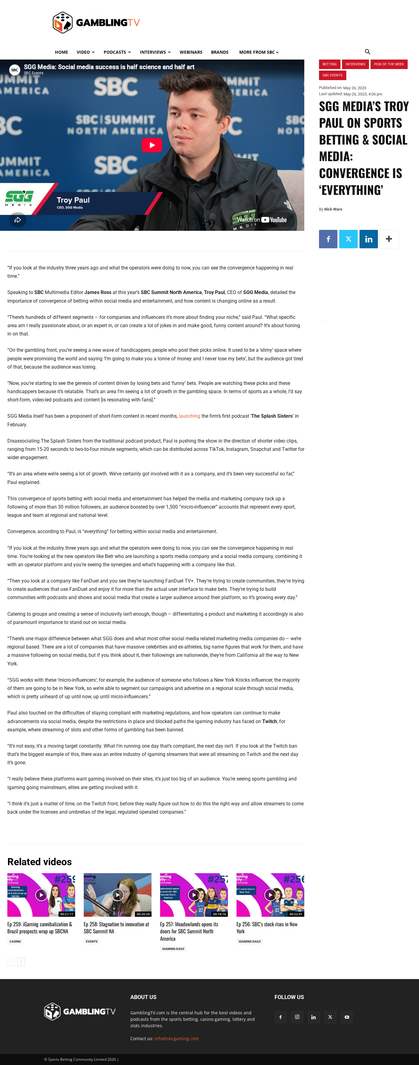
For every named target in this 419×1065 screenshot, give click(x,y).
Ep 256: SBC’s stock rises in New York (267, 927)
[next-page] (21, 962)
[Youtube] (347, 1017)
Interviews (153, 52)
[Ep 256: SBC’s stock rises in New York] (270, 894)
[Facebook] (328, 239)
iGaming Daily (173, 949)
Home (61, 52)
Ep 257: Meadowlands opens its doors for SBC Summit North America (189, 931)
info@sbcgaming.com (177, 1038)
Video (83, 52)
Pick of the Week (389, 64)
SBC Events (333, 75)
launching (189, 416)
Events (92, 941)
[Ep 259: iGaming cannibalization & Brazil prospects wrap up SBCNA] (41, 894)
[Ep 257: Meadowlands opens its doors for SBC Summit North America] (194, 894)
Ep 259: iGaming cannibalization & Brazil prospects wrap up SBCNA (39, 927)
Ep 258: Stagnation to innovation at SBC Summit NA (116, 927)
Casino (15, 941)
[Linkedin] (368, 239)
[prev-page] (11, 962)
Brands (220, 52)
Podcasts (115, 52)
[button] (367, 53)
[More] (389, 239)
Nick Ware (333, 209)
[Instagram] (297, 1017)
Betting (330, 64)
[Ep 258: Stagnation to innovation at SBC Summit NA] (118, 894)
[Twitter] (348, 239)
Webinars (191, 52)
